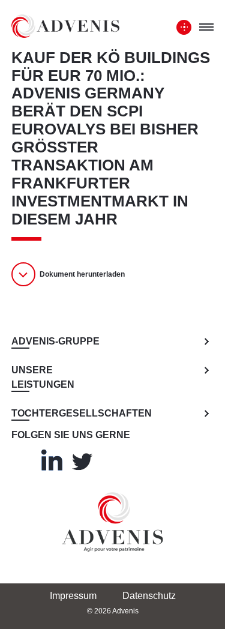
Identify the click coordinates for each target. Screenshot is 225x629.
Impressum (73, 596)
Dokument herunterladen (82, 274)
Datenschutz (149, 596)
